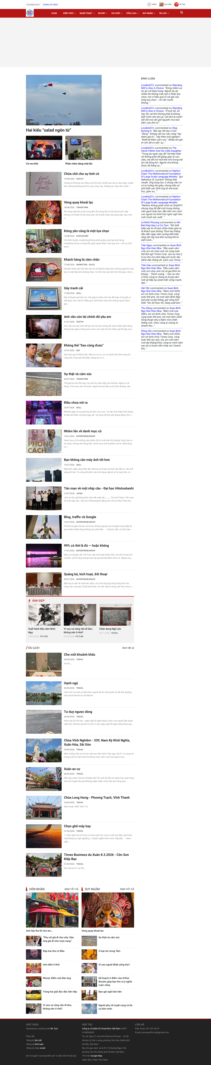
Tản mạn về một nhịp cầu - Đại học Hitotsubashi (99, 488)
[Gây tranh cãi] (44, 298)
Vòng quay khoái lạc (78, 202)
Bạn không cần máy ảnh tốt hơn (87, 460)
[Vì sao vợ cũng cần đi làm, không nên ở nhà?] (80, 615)
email (42, 1048)
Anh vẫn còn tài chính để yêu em (87, 317)
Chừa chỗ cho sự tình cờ (81, 174)
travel (114, 633)
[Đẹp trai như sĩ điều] (33, 954)
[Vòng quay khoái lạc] (44, 212)
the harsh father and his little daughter (161, 149)
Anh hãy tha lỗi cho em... (39, 930)
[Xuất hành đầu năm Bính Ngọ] (44, 615)
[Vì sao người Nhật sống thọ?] (89, 968)
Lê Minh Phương (150, 222)
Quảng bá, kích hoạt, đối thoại (85, 574)
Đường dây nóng (50, 5)
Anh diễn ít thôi (51, 964)
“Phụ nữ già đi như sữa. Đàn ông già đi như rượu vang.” (58, 939)
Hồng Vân (146, 330)
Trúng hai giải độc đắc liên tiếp (60, 991)
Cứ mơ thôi (32, 163)
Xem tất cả (128, 647)
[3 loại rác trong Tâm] (89, 954)
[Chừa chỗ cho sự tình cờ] (44, 184)
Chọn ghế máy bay (77, 826)
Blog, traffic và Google (80, 517)
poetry (80, 322)
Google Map (96, 1056)
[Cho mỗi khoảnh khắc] (44, 665)
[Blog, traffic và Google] (44, 527)
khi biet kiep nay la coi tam (160, 224)
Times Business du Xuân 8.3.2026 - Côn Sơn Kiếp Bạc (96, 857)
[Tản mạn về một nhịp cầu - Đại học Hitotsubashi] (44, 498)
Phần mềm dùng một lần (78, 163)
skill (78, 293)
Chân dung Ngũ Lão (110, 628)
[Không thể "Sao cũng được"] (44, 355)
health (80, 179)
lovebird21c (147, 85)
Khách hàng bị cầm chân (81, 260)
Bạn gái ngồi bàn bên (110, 991)
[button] (182, 13)
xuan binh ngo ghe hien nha (161, 247)
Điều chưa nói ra (76, 403)
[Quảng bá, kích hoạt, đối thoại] (44, 584)
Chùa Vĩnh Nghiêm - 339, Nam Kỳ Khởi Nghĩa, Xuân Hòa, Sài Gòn (97, 743)
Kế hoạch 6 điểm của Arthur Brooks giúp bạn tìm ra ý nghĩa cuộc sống (115, 981)
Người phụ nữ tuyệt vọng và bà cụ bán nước (115, 1007)
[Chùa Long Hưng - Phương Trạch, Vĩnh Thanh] (44, 808)
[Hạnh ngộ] (44, 693)
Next (129, 623)
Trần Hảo (146, 265)
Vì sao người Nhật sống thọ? (114, 964)
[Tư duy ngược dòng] (44, 722)
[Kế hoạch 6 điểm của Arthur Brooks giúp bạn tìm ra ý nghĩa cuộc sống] (89, 981)
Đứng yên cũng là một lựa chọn (86, 231)
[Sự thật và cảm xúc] (44, 384)
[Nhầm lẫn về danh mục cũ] (44, 441)
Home (54, 13)
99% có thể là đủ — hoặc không (86, 546)
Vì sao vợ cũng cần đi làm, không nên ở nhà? (78, 630)
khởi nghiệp (82, 236)
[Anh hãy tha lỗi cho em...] (52, 910)
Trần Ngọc (146, 245)
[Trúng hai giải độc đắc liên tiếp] (33, 995)
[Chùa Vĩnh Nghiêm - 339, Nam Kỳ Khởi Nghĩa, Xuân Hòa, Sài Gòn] (44, 750)
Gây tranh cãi (73, 288)
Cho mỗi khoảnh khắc (79, 655)
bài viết (38, 1040)
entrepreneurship (85, 436)
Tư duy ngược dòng (78, 712)
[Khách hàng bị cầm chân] (44, 270)
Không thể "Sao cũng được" (84, 345)
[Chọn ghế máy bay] (44, 836)
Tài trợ (182, 4)
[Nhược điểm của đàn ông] (33, 981)
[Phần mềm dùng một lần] (83, 148)
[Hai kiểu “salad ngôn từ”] (64, 100)
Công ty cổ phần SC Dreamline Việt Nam (101, 1028)
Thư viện (167, 4)
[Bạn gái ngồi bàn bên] (89, 995)
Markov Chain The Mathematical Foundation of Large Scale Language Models (161, 173)
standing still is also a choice (161, 87)
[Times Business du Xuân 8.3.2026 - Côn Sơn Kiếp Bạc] (44, 865)
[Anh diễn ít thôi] (33, 968)
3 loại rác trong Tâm (109, 951)
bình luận (39, 1044)
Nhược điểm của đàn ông (57, 978)
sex (78, 350)
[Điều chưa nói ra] (44, 413)
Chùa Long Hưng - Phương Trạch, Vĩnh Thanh (97, 798)
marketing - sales (85, 265)
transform (82, 207)
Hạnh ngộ (71, 683)
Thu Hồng (146, 308)
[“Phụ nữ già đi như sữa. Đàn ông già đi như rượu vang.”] (33, 941)
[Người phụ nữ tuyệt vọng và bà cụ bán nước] (89, 1009)
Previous (31, 623)
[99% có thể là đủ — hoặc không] (44, 556)
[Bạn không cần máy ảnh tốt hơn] (44, 470)
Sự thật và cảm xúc (78, 374)
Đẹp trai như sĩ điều (53, 951)
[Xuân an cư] (44, 779)
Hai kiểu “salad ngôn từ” (48, 130)
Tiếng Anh (131, 13)
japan (79, 493)
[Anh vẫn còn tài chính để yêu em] (44, 327)
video (153, 4)
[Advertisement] (105, 42)
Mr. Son (54, 1028)
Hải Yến (145, 288)
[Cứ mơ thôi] (44, 148)
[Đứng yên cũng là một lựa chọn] (44, 241)
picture (44, 636)
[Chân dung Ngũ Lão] (115, 615)
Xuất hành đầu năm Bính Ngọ (41, 630)
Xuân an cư (72, 769)
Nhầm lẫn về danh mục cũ (82, 431)
